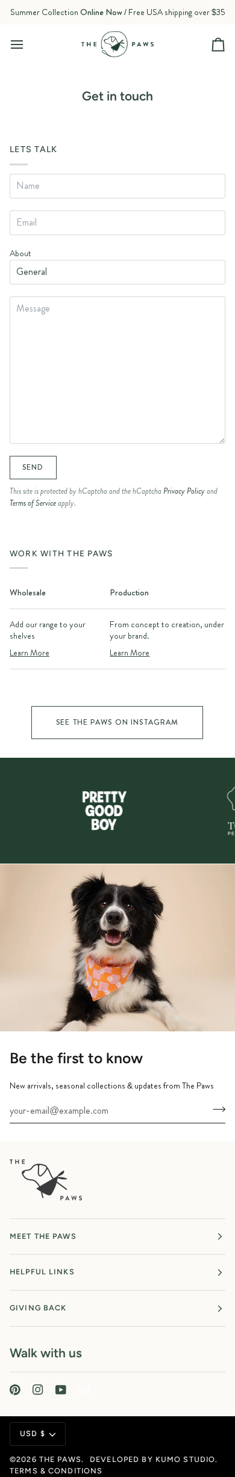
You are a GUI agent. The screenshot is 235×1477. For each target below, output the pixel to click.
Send (33, 467)
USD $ (32, 1433)
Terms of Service (33, 503)
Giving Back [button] (38, 1307)
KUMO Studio (185, 1459)
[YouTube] (60, 1389)
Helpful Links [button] (42, 1271)
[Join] (215, 1109)
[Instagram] (38, 1389)
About (20, 253)
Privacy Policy (184, 491)
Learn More (29, 652)
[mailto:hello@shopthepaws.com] (83, 1389)
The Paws (60, 1459)
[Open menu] (28, 44)
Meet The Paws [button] (43, 1236)
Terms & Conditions (56, 1470)
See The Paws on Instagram (117, 722)
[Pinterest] (15, 1389)
